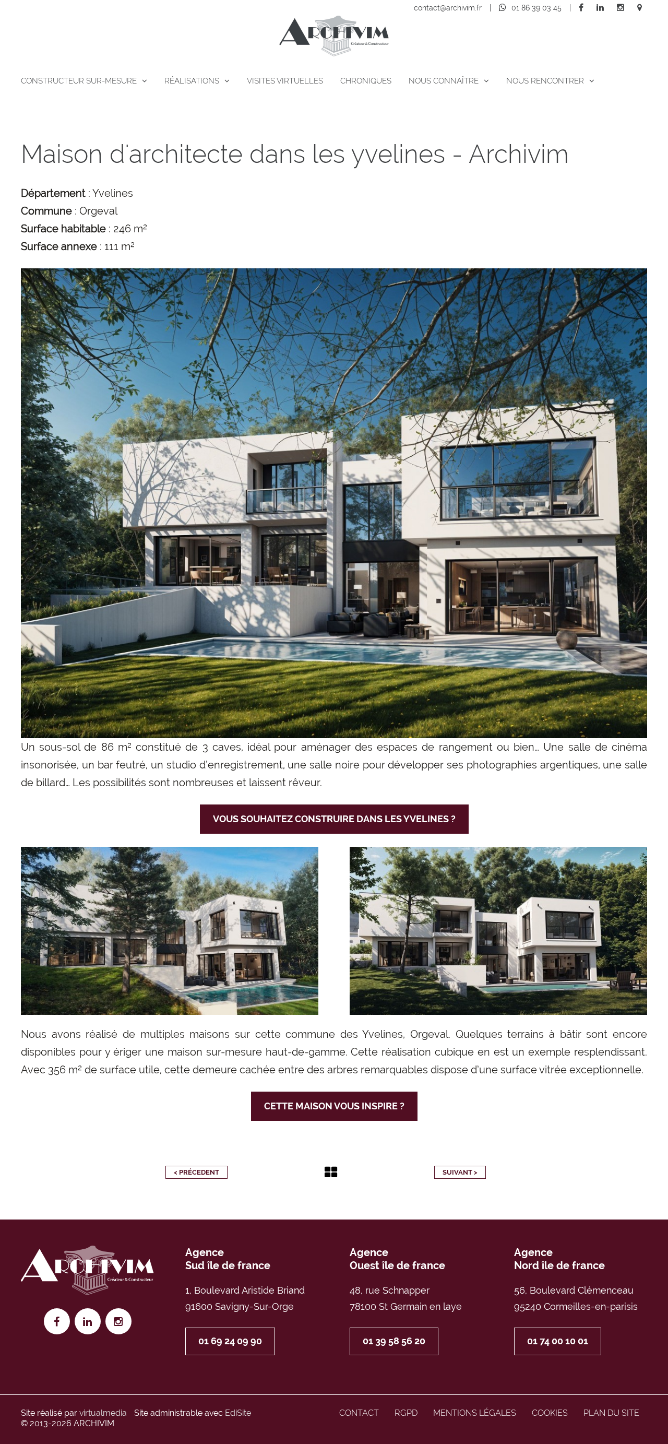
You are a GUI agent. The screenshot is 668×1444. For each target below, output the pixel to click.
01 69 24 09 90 (230, 1340)
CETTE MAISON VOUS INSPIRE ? (334, 1105)
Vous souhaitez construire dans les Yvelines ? (334, 818)
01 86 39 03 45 (536, 8)
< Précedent (196, 1172)
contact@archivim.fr (448, 8)
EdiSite (238, 1413)
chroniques (365, 81)
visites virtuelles (285, 81)
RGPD (406, 1413)
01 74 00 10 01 (557, 1340)
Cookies (550, 1413)
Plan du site (611, 1413)
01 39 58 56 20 (394, 1340)
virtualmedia (103, 1413)
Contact (359, 1413)
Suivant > (460, 1172)
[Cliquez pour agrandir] (334, 503)
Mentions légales (474, 1413)
